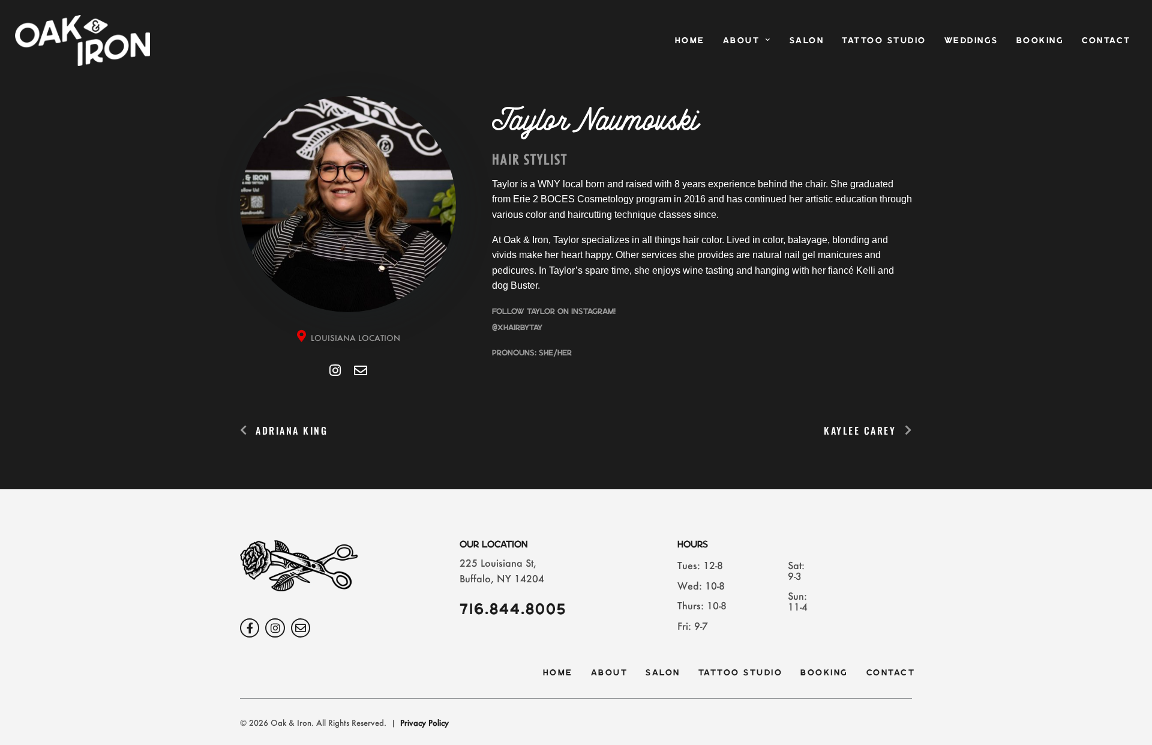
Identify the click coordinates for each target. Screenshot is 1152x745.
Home (690, 40)
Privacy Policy (424, 723)
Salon (807, 40)
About (741, 40)
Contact (1106, 40)
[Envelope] (300, 628)
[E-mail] (360, 369)
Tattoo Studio (884, 40)
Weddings (971, 40)
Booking (1040, 40)
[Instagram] (334, 369)
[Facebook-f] (249, 628)
